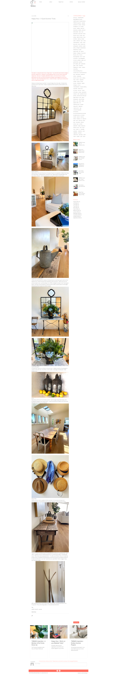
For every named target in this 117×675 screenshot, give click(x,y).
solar (77, 120)
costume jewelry (76, 42)
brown (78, 35)
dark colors (75, 44)
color (82, 40)
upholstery (75, 131)
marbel (78, 81)
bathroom (82, 28)
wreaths (77, 136)
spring (84, 120)
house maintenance (82, 72)
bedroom (83, 30)
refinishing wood (76, 104)
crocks (84, 42)
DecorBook (34, 672)
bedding (79, 30)
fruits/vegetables (81, 58)
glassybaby (83, 63)
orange (79, 92)
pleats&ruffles (76, 102)
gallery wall (83, 60)
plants (80, 100)
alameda (83, 22)
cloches (82, 38)
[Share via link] (32, 615)
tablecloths (75, 125)
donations (80, 46)
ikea (74, 74)
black (80, 31)
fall (79, 51)
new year (79, 90)
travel (83, 127)
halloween (81, 65)
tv (79, 129)
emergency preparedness (81, 47)
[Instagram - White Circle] (59, 671)
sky (81, 118)
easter (84, 46)
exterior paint (75, 51)
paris (80, 97)
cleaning (79, 38)
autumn (74, 28)
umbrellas (82, 129)
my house (75, 90)
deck (79, 44)
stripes (74, 124)
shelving (82, 116)
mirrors (79, 85)
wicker (84, 134)
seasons (78, 116)
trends (77, 129)
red (80, 102)
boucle (74, 35)
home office (75, 69)
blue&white (75, 33)
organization (84, 92)
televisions (83, 125)
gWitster (79, 60)
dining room (83, 44)
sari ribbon (82, 115)
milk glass (75, 85)
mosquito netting (83, 86)
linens (74, 79)
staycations (78, 122)
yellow (84, 136)
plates (83, 100)
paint (78, 93)
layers (81, 77)
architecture (75, 26)
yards (81, 136)
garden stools (75, 61)
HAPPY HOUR (35, 609)
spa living (80, 120)
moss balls (75, 88)
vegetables (75, 132)
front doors (75, 58)
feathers (74, 53)
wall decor (80, 132)
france (84, 56)
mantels (74, 81)
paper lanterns (76, 97)
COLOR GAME (80, 17)
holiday (80, 67)
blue (82, 31)
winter (74, 136)
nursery (83, 90)
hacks (77, 65)
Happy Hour (34, 611)
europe (80, 49)
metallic (83, 83)
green (74, 65)
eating (74, 47)
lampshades (79, 76)
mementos (79, 83)
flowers (81, 54)
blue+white (80, 33)
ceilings (74, 37)
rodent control (76, 108)
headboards (75, 67)
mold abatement (76, 86)
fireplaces (79, 53)
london (77, 79)
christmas (75, 38)
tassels (79, 125)
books (84, 33)
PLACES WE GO (82, 21)
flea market (83, 53)
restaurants (75, 106)
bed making (75, 30)
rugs (80, 108)
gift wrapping (75, 63)
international (78, 74)
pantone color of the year (81, 95)
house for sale (76, 72)
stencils (82, 122)
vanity (84, 131)
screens (74, 116)
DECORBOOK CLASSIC (77, 19)
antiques (83, 24)
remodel (81, 104)
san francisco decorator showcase (79, 113)
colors (84, 40)
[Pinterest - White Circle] (57, 671)
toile (80, 127)
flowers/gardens (76, 56)
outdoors (75, 93)
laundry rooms (76, 77)
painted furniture (83, 93)
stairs (74, 122)
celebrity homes (80, 37)
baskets (78, 28)
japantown (83, 74)
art (79, 26)
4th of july (75, 17)
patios (83, 97)
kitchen (74, 76)
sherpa (74, 118)
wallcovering (75, 134)
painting (74, 95)
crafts (81, 42)
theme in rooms (76, 127)
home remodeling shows (77, 70)
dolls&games (75, 46)
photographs (75, 99)
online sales (75, 92)
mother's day (80, 88)
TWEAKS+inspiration (77, 22)
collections (78, 40)
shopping (78, 118)
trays (74, 129)
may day (74, 83)
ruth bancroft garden (77, 109)
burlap (81, 35)
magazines (81, 79)
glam (80, 63)
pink (77, 100)
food (81, 56)
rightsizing (80, 106)
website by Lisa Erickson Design (82, 673)
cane (84, 35)
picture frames (81, 99)
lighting (83, 77)
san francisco (75, 111)
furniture (75, 60)
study (78, 124)
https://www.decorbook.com (42, 672)
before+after (75, 31)
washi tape (81, 134)
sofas (74, 120)
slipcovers (84, 118)
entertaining (75, 49)
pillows (74, 100)
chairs (84, 37)
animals (79, 24)
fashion (82, 51)
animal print (75, 24)
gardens (80, 61)
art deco (81, 26)
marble (81, 81)
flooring (74, 54)
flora (78, 54)
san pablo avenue (76, 115)
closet (74, 40)
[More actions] (68, 16)
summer (40, 609)
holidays (83, 67)
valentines (80, 131)
